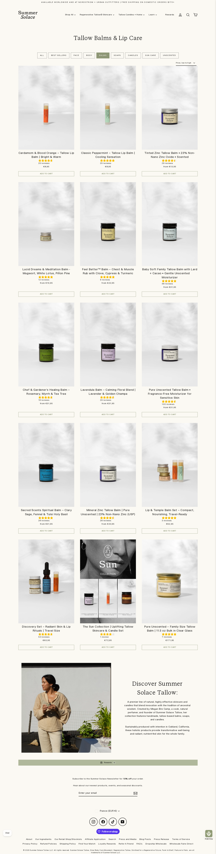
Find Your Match (87, 844)
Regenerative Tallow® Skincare (96, 15)
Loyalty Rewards (107, 844)
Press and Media (128, 839)
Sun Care (150, 55)
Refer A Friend (126, 844)
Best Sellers (59, 55)
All (42, 55)
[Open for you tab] (208, 833)
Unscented (169, 55)
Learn (152, 15)
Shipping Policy (68, 844)
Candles (133, 55)
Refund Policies (48, 844)
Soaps (117, 55)
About (29, 839)
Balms (103, 55)
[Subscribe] (135, 793)
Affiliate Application (95, 839)
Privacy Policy (30, 844)
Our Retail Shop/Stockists (68, 839)
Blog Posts (145, 839)
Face (76, 55)
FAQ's (140, 844)
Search (112, 839)
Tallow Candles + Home (130, 15)
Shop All (69, 15)
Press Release (161, 839)
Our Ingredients (43, 839)
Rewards (169, 15)
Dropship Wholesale (156, 844)
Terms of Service (181, 839)
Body (89, 55)
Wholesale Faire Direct (181, 844)
